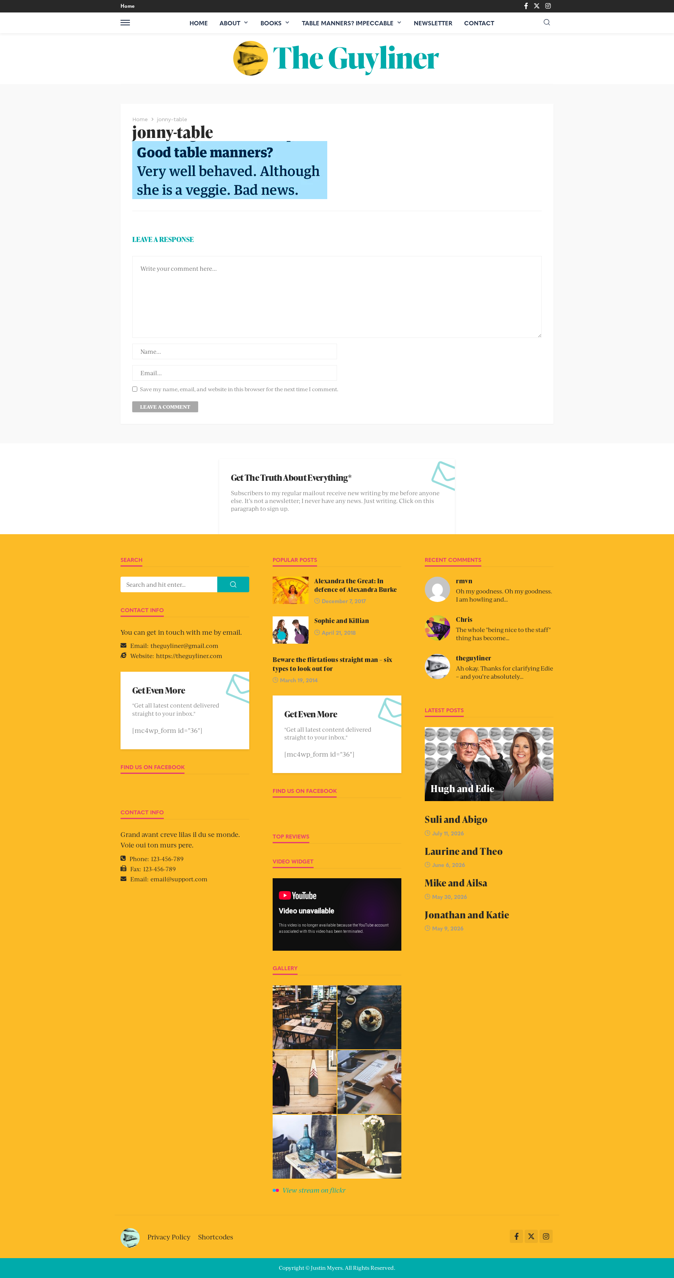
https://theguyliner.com (189, 655)
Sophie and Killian (341, 620)
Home (128, 5)
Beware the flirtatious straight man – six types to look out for (332, 664)
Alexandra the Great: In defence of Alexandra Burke (355, 585)
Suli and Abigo (456, 819)
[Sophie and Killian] (291, 630)
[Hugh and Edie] (489, 764)
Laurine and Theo (464, 851)
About (230, 23)
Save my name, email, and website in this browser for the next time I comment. (239, 389)
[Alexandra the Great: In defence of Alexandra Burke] (291, 590)
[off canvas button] (125, 22)
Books (271, 23)
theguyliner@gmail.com (184, 645)
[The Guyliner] (337, 58)
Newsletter (433, 23)
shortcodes (215, 1236)
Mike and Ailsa (456, 882)
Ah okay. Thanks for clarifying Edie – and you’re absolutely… (504, 672)
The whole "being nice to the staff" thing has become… (503, 633)
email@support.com (179, 879)
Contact (479, 23)
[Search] (546, 22)
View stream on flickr (314, 1190)
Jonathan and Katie (467, 914)
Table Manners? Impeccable (348, 23)
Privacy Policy (168, 1236)
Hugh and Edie (463, 788)
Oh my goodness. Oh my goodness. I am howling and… (504, 595)
